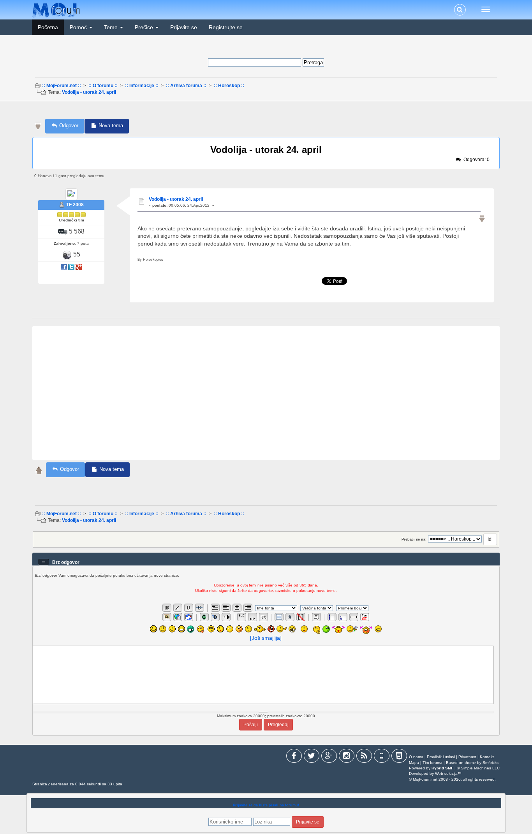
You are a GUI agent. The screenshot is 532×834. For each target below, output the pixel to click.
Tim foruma (432, 762)
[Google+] (329, 757)
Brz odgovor (65, 562)
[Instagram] (346, 757)
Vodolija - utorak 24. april (89, 92)
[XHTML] (399, 757)
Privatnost (467, 757)
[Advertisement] (265, 112)
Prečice (145, 27)
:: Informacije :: (142, 85)
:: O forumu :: (103, 85)
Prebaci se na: (414, 539)
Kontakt (487, 757)
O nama (416, 757)
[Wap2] (381, 757)
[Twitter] (311, 757)
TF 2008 (75, 204)
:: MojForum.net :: (61, 85)
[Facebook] (294, 757)
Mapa (414, 762)
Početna (48, 27)
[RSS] (364, 757)
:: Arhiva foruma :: (186, 85)
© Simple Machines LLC (478, 768)
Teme (111, 27)
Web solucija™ (448, 773)
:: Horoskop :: (229, 85)
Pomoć (79, 27)
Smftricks (491, 762)
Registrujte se (226, 27)
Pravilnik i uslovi (441, 757)
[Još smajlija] (266, 638)
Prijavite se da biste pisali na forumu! (266, 805)
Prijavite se (183, 27)
